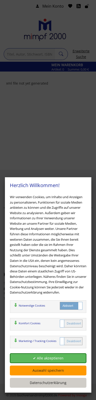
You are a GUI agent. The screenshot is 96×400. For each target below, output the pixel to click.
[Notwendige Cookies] (71, 306)
